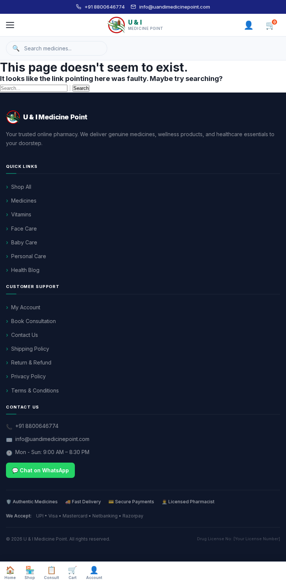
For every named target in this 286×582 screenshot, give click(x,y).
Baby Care (24, 242)
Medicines (23, 200)
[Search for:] (36, 87)
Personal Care (28, 256)
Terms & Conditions (35, 390)
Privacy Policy (28, 376)
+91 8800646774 (105, 7)
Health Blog (25, 270)
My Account (25, 307)
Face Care (24, 228)
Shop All (21, 187)
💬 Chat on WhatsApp (40, 470)
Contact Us (24, 335)
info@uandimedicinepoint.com (174, 7)
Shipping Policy (30, 348)
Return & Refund (31, 362)
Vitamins (21, 214)
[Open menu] (10, 25)
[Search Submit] (70, 88)
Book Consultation (33, 321)
